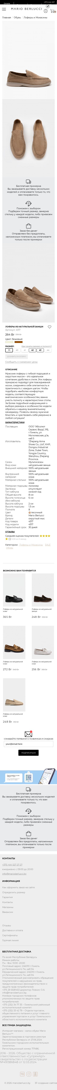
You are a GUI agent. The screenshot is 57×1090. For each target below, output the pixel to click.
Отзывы (6, 925)
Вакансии (7, 912)
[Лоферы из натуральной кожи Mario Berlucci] (43, 643)
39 (9, 350)
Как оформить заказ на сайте (18, 887)
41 (25, 350)
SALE (47, 544)
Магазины (7, 907)
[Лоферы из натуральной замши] (43, 590)
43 (40, 350)
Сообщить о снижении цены (21, 362)
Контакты (7, 902)
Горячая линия (10, 940)
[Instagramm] (28, 1077)
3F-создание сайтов (46, 1083)
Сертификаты (10, 935)
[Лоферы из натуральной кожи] (14, 590)
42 (32, 350)
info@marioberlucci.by (14, 873)
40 (17, 350)
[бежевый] (9, 342)
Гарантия (7, 897)
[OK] (35, 1077)
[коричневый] (19, 342)
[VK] (22, 1077)
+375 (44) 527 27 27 (12, 864)
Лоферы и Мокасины (35, 17)
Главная (6, 17)
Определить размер (13, 892)
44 (48, 350)
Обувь (17, 17)
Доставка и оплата (12, 930)
